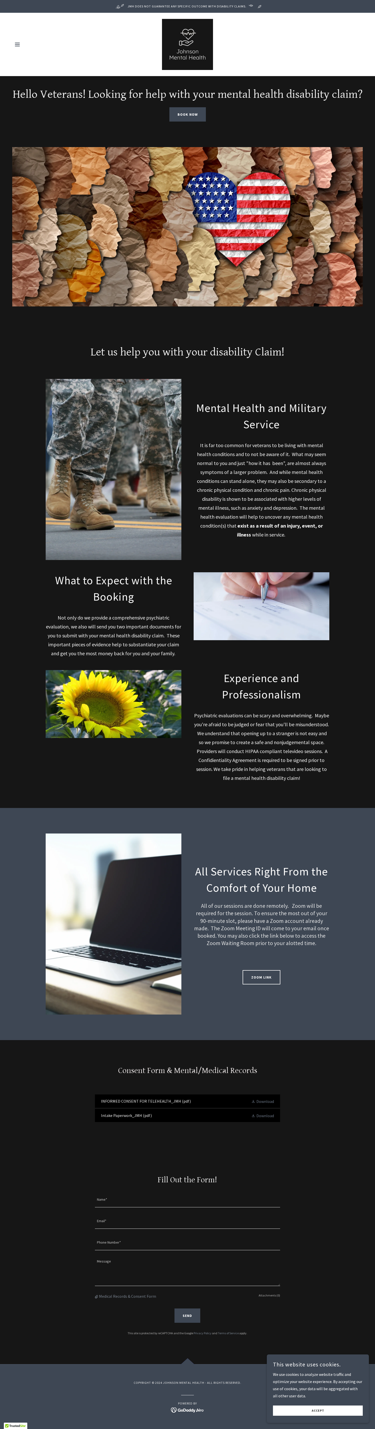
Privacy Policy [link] (202, 1333)
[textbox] (187, 1199)
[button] (17, 44)
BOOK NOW (188, 114)
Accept (318, 1411)
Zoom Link (261, 977)
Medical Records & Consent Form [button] (127, 1296)
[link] (187, 43)
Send (187, 1315)
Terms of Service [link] (228, 1333)
